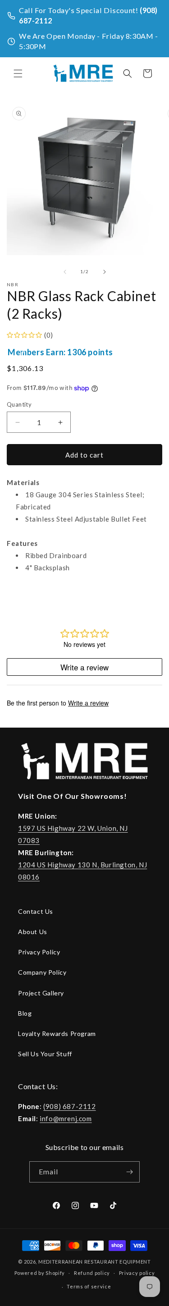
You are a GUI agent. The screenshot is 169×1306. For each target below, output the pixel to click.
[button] (18, 73)
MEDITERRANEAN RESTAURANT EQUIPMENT (94, 1262)
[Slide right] (104, 272)
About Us (32, 931)
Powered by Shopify (39, 1272)
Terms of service (89, 1286)
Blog (25, 1013)
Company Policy (42, 972)
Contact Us (35, 911)
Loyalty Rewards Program (57, 1033)
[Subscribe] (129, 1171)
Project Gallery (41, 993)
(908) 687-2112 (69, 1106)
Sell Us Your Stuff (45, 1054)
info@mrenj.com (65, 1118)
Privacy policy (137, 1273)
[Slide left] (65, 272)
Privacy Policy (39, 952)
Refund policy (92, 1273)
